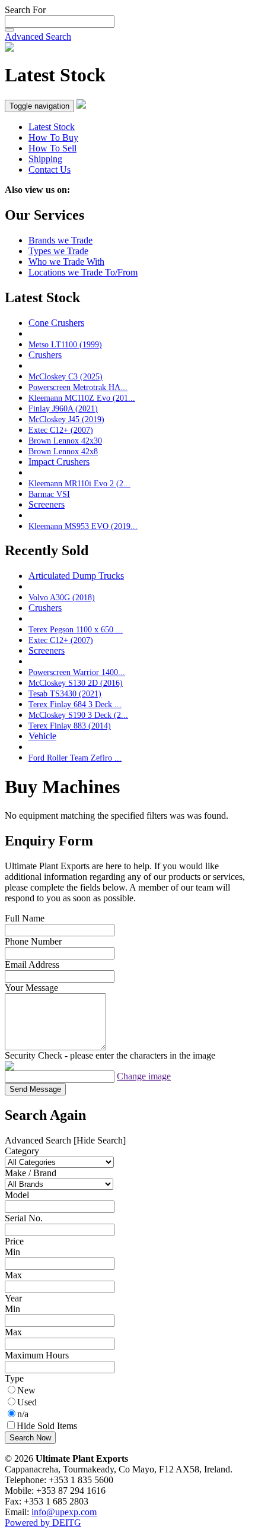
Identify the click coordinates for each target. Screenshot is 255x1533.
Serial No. (24, 1218)
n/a (22, 1414)
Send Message (35, 1089)
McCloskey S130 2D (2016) (75, 683)
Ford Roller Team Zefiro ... (75, 757)
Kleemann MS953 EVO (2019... (83, 526)
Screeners (46, 504)
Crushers (45, 355)
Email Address (32, 964)
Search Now (30, 1437)
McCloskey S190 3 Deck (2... (78, 715)
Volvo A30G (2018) (61, 597)
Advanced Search (38, 36)
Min (12, 1252)
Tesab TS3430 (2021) (64, 693)
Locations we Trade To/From (83, 272)
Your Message (31, 988)
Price (14, 1241)
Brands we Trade (60, 240)
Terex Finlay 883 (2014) (69, 725)
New (26, 1390)
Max (13, 1275)
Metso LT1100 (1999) (65, 344)
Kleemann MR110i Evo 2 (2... (79, 483)
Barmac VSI (49, 494)
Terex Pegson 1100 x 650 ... (75, 629)
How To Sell (52, 148)
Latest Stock (51, 127)
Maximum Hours (37, 1355)
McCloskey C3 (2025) (65, 376)
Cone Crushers (56, 323)
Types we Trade (58, 251)
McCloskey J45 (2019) (66, 419)
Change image (144, 1076)
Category (22, 1151)
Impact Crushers (59, 462)
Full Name (24, 918)
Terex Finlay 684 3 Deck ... (75, 704)
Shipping (45, 159)
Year (13, 1298)
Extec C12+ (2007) (60, 430)
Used (27, 1402)
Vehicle (42, 736)
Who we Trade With (66, 261)
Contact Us (49, 169)
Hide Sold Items (47, 1426)
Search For (25, 10)
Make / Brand (30, 1173)
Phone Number (33, 941)
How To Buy (53, 137)
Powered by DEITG (43, 1523)
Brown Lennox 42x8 (63, 451)
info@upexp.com (64, 1512)
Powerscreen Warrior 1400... (76, 672)
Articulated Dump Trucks (76, 576)
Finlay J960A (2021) (63, 408)
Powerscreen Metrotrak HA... (78, 387)
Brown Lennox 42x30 (65, 440)
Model (17, 1195)
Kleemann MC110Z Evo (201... (81, 398)
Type (14, 1378)
